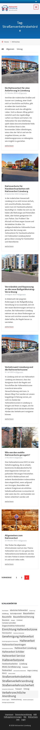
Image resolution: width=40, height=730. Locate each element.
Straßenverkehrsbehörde (16, 676)
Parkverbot (7, 670)
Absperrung (32, 610)
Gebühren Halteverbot (18, 633)
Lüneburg (23, 664)
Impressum (9, 714)
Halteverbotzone (13, 660)
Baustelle (7, 616)
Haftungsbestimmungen (13, 717)
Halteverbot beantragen (14, 644)
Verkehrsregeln (5, 699)
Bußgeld (13, 620)
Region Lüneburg (32, 670)
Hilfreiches (16, 42)
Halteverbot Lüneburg (25, 648)
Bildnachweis (33, 717)
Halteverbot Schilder (13, 651)
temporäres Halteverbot (8, 689)
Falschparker (7, 633)
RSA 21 (4, 673)
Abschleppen (5, 610)
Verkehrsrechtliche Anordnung (14, 694)
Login (23, 720)
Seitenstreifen (11, 673)
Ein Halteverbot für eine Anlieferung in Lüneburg (17, 89)
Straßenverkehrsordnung (17, 681)
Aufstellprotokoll (15, 614)
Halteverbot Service (13, 655)
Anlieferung (5, 614)
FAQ (24, 717)
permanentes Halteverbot (20, 670)
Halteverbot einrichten (7, 648)
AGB (35, 714)
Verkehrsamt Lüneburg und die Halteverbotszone (19, 368)
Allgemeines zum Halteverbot (14, 536)
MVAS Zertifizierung (11, 666)
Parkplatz (25, 667)
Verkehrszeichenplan (28, 699)
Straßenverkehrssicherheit (18, 685)
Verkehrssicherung (16, 699)
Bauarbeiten (28, 613)
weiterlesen (9, 146)
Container (19, 620)
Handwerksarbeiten (10, 664)
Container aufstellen (9, 623)
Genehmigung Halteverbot (18, 636)
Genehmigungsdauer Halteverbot (10, 641)
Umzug (20, 49)
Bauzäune (5, 620)
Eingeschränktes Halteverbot (13, 626)
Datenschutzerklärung (23, 714)
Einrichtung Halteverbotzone (19, 629)
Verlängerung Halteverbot (8, 702)
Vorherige (7, 577)
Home (6, 42)
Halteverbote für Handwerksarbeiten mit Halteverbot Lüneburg (17, 188)
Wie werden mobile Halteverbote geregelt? (17, 453)
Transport (18, 689)
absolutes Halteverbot (19, 610)
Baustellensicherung (23, 616)
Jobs (18, 720)
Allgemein (10, 49)
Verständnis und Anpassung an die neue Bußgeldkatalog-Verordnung (20, 289)
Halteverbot (27, 641)
